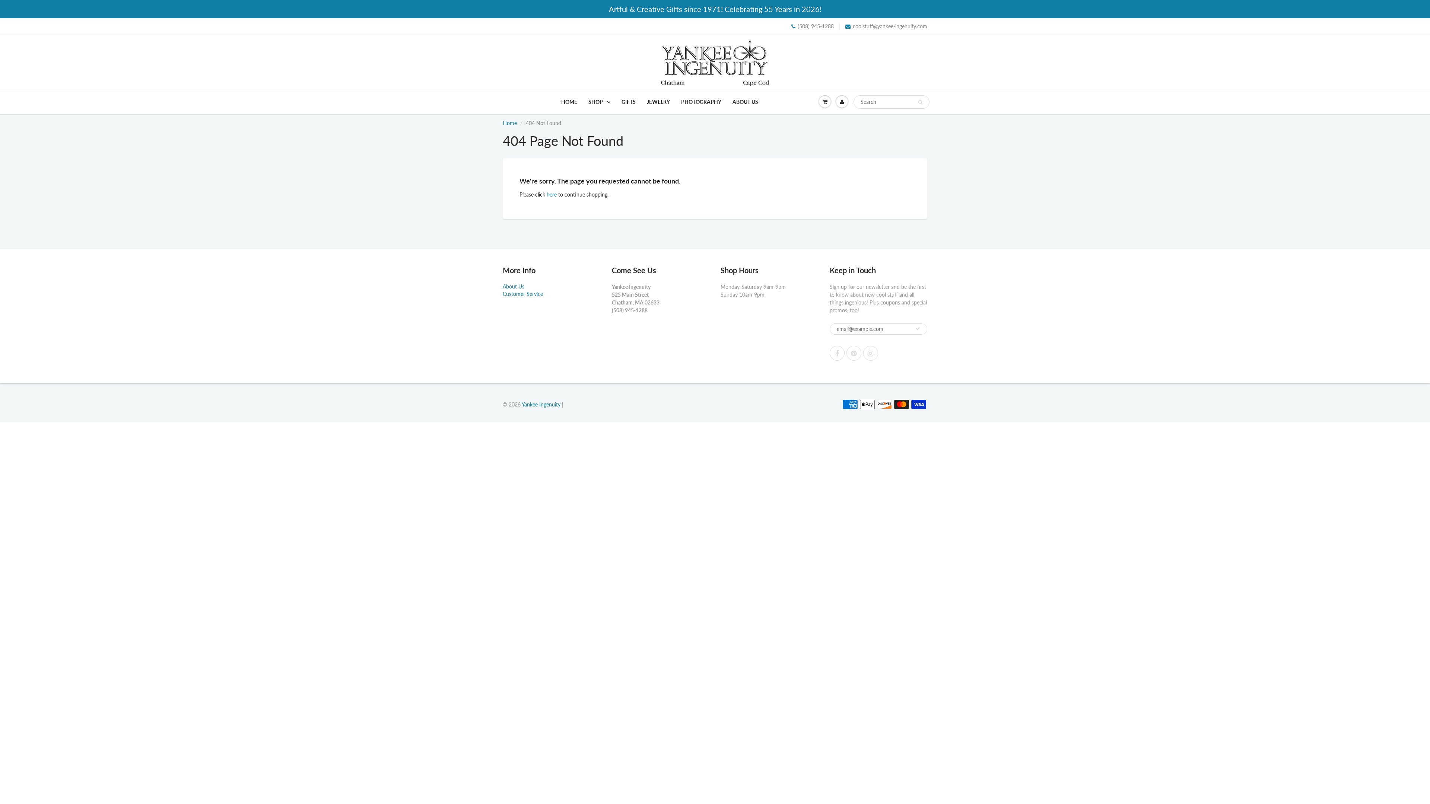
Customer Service (523, 294)
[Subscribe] (918, 329)
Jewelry (658, 102)
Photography (701, 102)
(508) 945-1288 (816, 26)
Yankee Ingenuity (541, 404)
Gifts (629, 102)
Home (569, 102)
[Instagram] (870, 353)
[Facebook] (837, 353)
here (552, 194)
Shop (596, 102)
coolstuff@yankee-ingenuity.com (890, 26)
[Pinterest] (853, 353)
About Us (745, 102)
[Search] (920, 102)
